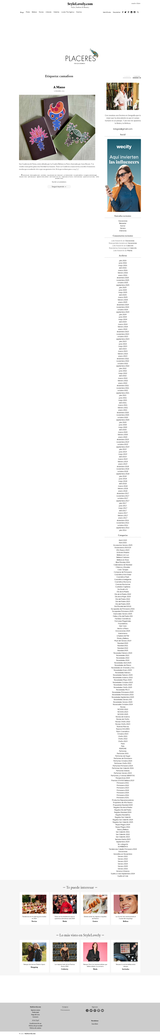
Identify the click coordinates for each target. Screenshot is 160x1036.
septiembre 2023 (122, 339)
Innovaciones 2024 (122, 631)
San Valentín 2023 (123, 837)
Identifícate (107, 12)
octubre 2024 (123, 309)
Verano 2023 (123, 861)
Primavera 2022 (123, 785)
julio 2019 (122, 449)
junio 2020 (123, 425)
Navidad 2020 (122, 643)
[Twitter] (125, 12)
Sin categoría (123, 844)
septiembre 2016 (122, 528)
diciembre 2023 (123, 331)
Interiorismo (122, 633)
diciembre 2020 (123, 412)
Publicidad (35, 1012)
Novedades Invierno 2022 (123, 677)
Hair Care (122, 626)
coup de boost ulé (51, 175)
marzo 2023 (122, 351)
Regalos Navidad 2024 (122, 812)
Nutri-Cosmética (122, 731)
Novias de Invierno (123, 717)
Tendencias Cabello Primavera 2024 (123, 849)
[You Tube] (134, 12)
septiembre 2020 (122, 420)
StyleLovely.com (80, 4)
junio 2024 (123, 317)
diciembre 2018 (123, 466)
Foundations (122, 623)
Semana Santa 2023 (123, 839)
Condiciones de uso (35, 1023)
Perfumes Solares (123, 771)
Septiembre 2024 (122, 842)
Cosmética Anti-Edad (123, 574)
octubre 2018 (123, 471)
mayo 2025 (122, 292)
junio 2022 (123, 371)
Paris (123, 743)
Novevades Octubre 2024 (123, 704)
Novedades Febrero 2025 (123, 675)
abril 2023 (123, 349)
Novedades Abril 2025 (122, 663)
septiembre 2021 (122, 393)
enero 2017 (122, 518)
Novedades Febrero (122, 672)
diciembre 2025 (123, 278)
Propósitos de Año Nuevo (122, 802)
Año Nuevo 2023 (122, 550)
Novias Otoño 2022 (122, 721)
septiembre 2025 (122, 285)
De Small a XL (123, 589)
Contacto (35, 1017)
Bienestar (122, 223)
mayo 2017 (122, 508)
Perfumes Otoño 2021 (122, 763)
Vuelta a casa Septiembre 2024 (123, 873)
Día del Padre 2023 (122, 601)
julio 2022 (122, 368)
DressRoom (60, 175)
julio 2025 (122, 287)
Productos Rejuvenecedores (123, 800)
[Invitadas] (126, 961)
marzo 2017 (122, 513)
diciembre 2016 (123, 520)
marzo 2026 (122, 270)
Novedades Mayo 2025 (123, 680)
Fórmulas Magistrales (123, 621)
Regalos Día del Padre (122, 810)
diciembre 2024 (123, 305)
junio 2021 (123, 398)
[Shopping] (34, 961)
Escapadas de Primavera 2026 (123, 609)
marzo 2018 (122, 486)
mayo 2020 (122, 427)
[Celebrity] (65, 961)
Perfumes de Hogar (122, 756)
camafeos (43, 175)
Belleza (34, 12)
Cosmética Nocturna (123, 582)
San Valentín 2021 (123, 832)
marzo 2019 (122, 459)
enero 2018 (122, 491)
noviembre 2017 (122, 496)
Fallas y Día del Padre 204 (123, 616)
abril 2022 (123, 376)
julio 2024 (122, 314)
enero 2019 (122, 464)
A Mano (59, 87)
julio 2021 (122, 395)
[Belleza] (126, 913)
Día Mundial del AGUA (122, 606)
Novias (41, 12)
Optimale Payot (32, 176)
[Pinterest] (128, 12)
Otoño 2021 (122, 736)
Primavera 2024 (123, 790)
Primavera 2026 (123, 795)
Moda (28, 12)
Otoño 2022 (122, 739)
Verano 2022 (123, 859)
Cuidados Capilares (122, 587)
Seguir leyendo (58, 186)
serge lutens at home (67, 176)
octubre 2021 (123, 390)
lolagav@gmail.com (122, 128)
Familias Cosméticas (123, 619)
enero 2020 (122, 437)
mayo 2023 (122, 346)
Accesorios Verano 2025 (122, 545)
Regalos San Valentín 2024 (123, 820)
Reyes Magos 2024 (122, 824)
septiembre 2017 (122, 501)
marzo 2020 (122, 432)
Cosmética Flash (122, 577)
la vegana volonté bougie (90, 175)
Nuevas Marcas (123, 726)
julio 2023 (122, 341)
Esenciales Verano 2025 (123, 614)
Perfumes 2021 (123, 753)
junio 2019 (123, 452)
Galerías (56, 12)
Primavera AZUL (123, 797)
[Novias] (34, 913)
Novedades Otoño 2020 (123, 685)
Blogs (22, 12)
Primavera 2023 (123, 788)
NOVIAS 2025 (123, 714)
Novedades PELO (123, 690)
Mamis (129, 250)
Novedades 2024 (122, 660)
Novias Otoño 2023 (122, 724)
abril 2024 (123, 322)
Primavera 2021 (123, 783)
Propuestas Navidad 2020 (123, 805)
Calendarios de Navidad (123, 565)
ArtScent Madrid (123, 552)
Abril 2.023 (123, 540)
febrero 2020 (123, 434)
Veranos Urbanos (122, 871)
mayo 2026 (122, 265)
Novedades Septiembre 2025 (123, 697)
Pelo (122, 746)
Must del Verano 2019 (122, 641)
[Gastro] (95, 913)
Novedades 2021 (122, 655)
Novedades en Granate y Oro (122, 668)
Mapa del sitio (35, 1015)
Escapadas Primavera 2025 (122, 611)
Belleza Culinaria (122, 557)
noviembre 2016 (122, 523)
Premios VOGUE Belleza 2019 (122, 780)
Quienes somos (35, 1010)
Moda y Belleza (123, 638)
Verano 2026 (123, 869)
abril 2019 (123, 457)
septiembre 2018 (122, 474)
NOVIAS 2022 (123, 709)
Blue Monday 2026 (123, 562)
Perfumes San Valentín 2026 (123, 768)
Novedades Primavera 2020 (123, 692)
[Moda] (65, 913)
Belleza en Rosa (123, 560)
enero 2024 (122, 329)
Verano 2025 (123, 866)
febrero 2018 (123, 488)
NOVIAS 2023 (123, 712)
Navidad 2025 (122, 650)
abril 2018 (123, 483)
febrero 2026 (123, 273)
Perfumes (122, 751)
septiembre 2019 (122, 447)
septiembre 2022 (122, 366)
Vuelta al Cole (122, 876)
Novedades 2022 (122, 658)
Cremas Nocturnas (122, 584)
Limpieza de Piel (123, 636)
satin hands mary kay (55, 176)
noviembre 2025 (122, 280)
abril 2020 (123, 429)
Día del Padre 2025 (122, 604)
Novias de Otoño (122, 719)
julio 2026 (122, 260)
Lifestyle (48, 12)
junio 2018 (123, 479)
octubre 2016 (123, 525)
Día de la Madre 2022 (123, 594)
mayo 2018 (122, 481)
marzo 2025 (122, 297)
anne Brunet (26, 175)
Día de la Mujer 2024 (123, 596)
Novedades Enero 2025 (123, 670)
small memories (78, 176)
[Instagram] (131, 12)
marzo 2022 (122, 378)
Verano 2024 (123, 864)
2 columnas (137, 76)
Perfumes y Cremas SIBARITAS (123, 775)
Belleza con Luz (123, 555)
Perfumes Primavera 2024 (123, 766)
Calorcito (129, 245)
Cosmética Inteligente (122, 579)
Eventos (79, 12)
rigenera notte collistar (43, 176)
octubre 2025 (123, 282)
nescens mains (23, 176)
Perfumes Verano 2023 (123, 773)
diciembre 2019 (123, 439)
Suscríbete (95, 1024)
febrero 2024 (123, 327)
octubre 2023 (123, 336)
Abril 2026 (123, 542)
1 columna (127, 76)
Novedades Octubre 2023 (123, 682)
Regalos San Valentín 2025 (123, 822)
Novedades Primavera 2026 (123, 694)
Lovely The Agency (67, 12)
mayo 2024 (122, 319)
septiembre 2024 (122, 312)
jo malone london (68, 175)
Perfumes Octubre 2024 (122, 761)
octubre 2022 (123, 363)
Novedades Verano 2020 (122, 702)
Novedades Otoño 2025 (123, 687)
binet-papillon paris (35, 175)
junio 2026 (123, 263)
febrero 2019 (123, 461)
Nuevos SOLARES (123, 729)
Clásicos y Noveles (123, 567)
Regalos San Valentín (123, 817)
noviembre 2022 (122, 361)
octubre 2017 (123, 498)
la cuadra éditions (78, 175)
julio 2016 (122, 530)
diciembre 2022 (123, 358)
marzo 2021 (122, 405)
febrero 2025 (123, 300)
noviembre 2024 (122, 307)
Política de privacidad (35, 1026)
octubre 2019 (123, 444)
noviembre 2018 (122, 469)
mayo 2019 (122, 454)
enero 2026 (122, 275)
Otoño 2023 (122, 741)
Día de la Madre (123, 592)
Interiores (122, 231)
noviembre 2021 (122, 388)
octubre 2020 (123, 417)
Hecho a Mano (122, 628)
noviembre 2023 (122, 334)
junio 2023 (123, 344)
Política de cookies (35, 1028)
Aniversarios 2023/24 (123, 547)
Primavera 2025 (123, 793)
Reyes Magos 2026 (122, 827)
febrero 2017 (123, 515)
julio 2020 (122, 422)
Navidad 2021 (122, 645)
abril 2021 (123, 403)
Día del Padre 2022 (122, 599)
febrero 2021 (123, 407)
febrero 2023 (123, 354)
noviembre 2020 (122, 415)
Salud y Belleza (122, 829)
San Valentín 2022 (123, 834)
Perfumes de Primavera (123, 758)
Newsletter (116, 12)
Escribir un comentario (59, 182)
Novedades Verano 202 (123, 699)
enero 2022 (122, 383)
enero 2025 (122, 302)
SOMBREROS (123, 846)
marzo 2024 (122, 324)
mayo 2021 (122, 400)
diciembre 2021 (123, 385)
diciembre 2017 (123, 493)
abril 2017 (123, 510)
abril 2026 (123, 268)
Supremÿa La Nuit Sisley (89, 176)
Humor (122, 226)
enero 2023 (122, 356)
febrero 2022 (123, 380)
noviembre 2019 (122, 442)
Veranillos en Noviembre (122, 854)
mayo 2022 (122, 373)
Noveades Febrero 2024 (123, 653)
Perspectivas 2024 (123, 778)
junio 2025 (123, 290)
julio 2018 (122, 476)
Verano (123, 228)
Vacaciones (122, 221)
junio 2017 (123, 506)
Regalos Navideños (122, 815)
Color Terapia (123, 569)
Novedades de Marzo (123, 665)
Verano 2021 (123, 856)
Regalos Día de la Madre (123, 807)
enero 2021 (122, 410)
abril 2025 (123, 295)
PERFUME (122, 748)
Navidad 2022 (122, 648)
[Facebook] (123, 12)
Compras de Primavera (123, 572)
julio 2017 (122, 503)
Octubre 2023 (122, 734)
